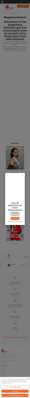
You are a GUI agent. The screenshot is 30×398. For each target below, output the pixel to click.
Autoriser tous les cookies (15, 395)
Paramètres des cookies (15, 387)
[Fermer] (27, 379)
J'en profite (15, 218)
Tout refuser (15, 391)
